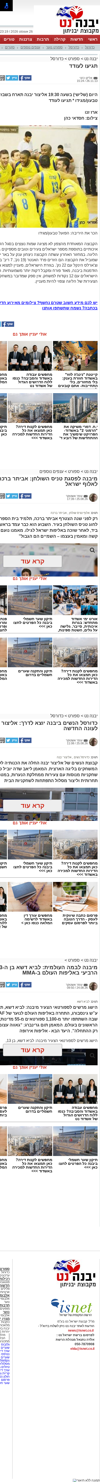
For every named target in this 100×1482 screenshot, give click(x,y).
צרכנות (25, 39)
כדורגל (90, 47)
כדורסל (74, 47)
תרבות (43, 39)
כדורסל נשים (81, 757)
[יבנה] (67, 34)
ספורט (74, 58)
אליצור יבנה (64, 757)
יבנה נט (90, 58)
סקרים (10, 47)
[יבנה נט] (64, 1288)
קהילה (60, 39)
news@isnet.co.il (81, 1330)
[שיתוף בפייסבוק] (24, 79)
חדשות (76, 39)
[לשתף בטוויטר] (11, 79)
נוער (6, 1312)
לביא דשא (83, 1001)
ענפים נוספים (30, 47)
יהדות (6, 1331)
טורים (9, 39)
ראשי (93, 39)
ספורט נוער (54, 47)
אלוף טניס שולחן (79, 512)
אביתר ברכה (59, 512)
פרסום (5, 1380)
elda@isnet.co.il (82, 1349)
